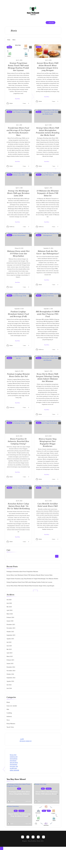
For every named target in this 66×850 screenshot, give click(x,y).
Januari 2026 (10, 621)
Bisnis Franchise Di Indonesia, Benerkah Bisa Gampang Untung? (18, 441)
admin (11, 103)
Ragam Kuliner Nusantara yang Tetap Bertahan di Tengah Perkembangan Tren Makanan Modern (32, 578)
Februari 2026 (10, 617)
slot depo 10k (14, 766)
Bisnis (9, 47)
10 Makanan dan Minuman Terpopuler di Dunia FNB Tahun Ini (48, 193)
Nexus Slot (13, 755)
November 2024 (11, 670)
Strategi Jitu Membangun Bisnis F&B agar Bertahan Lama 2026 (18, 193)
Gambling (9, 713)
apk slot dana (14, 762)
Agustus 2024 (10, 681)
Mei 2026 (9, 606)
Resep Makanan (11, 723)
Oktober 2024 (10, 674)
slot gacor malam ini (26, 741)
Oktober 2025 (10, 631)
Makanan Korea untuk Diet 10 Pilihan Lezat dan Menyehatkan (18, 253)
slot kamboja (13, 758)
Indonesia (9, 716)
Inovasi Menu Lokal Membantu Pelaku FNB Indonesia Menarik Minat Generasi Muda (29, 575)
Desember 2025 (11, 624)
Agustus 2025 (10, 638)
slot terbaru (13, 760)
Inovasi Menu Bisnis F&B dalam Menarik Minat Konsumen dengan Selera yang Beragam (30, 585)
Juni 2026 (9, 603)
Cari (8, 550)
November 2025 (11, 628)
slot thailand (13, 764)
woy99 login (13, 768)
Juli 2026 (9, 599)
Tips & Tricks (10, 727)
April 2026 (9, 610)
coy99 (22, 739)
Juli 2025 (9, 642)
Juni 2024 (9, 688)
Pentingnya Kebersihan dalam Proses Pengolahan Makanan (22, 571)
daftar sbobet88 (14, 770)
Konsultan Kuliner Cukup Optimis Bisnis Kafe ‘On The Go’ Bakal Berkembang (18, 506)
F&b (8, 709)
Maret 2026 (10, 614)
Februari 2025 (10, 660)
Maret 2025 (10, 656)
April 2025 (9, 653)
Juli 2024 (9, 684)
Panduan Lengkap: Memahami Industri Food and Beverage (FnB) (18, 314)
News (8, 720)
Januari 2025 (10, 663)
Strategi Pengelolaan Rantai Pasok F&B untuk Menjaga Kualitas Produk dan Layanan (29, 582)
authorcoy (11, 226)
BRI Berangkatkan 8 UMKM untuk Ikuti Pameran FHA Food (47, 314)
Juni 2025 (9, 645)
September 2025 (11, 635)
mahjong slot (13, 756)
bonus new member (12, 706)
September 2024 (11, 677)
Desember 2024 (11, 667)
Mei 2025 (9, 649)
